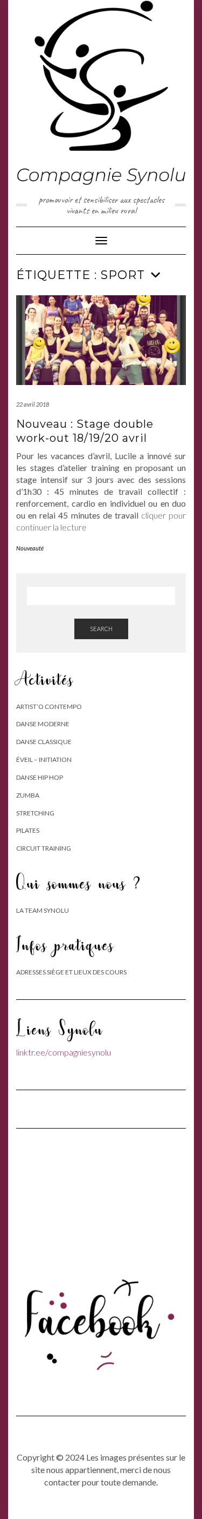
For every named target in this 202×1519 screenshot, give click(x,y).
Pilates (27, 830)
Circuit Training (43, 848)
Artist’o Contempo (49, 706)
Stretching (35, 813)
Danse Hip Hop (39, 777)
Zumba (27, 795)
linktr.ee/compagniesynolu (63, 1052)
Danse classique (44, 742)
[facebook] (101, 1318)
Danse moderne (42, 724)
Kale (62, 1500)
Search (101, 628)
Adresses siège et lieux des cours (71, 972)
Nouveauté (30, 548)
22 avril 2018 (32, 404)
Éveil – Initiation (44, 759)
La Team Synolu (42, 910)
